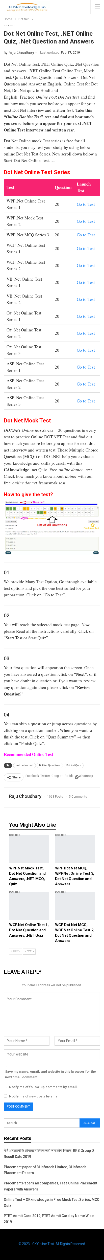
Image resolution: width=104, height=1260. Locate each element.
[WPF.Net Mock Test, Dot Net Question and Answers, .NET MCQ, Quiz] (29, 849)
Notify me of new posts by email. (35, 1096)
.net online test (24, 765)
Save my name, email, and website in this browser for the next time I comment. (50, 1074)
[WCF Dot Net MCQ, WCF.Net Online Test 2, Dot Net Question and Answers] (75, 906)
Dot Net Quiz (73, 765)
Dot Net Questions (50, 765)
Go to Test (86, 204)
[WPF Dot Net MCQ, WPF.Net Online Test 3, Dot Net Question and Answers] (75, 849)
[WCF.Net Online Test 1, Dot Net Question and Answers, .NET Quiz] (29, 906)
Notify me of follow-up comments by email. (43, 1087)
